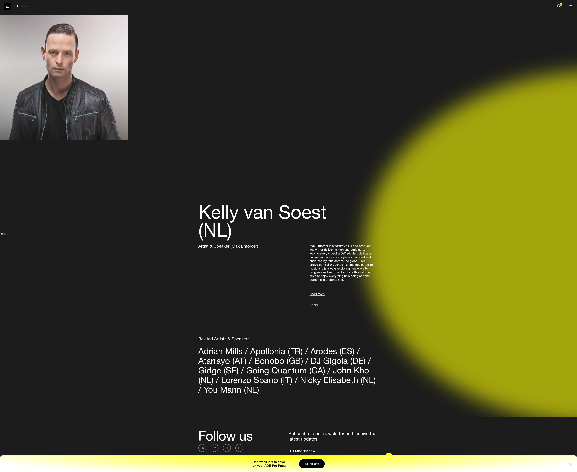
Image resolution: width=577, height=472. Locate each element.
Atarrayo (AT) (223, 361)
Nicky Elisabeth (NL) (337, 380)
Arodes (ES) (332, 351)
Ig (227, 447)
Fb (202, 447)
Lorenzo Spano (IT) (257, 380)
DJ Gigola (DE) (338, 361)
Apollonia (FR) (276, 351)
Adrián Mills (221, 351)
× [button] (570, 463)
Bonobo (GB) (278, 361)
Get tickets (312, 463)
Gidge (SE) (219, 370)
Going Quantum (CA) (286, 370)
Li (239, 447)
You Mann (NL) (230, 389)
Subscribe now (304, 451)
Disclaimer (5, 234)
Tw (214, 447)
